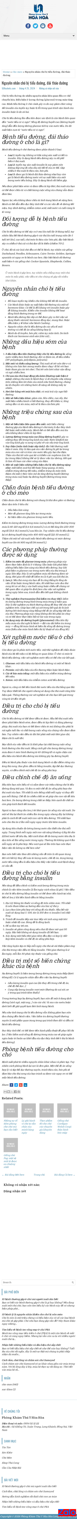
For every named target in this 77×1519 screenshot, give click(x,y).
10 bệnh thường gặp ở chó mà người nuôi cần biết (30, 1299)
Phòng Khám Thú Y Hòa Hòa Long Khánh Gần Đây (49, 1516)
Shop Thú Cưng (10, 1463)
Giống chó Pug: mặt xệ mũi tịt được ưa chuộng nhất (10, 1161)
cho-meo (17, 72)
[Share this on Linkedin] (25, 1085)
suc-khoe (7, 1389)
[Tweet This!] (16, 1085)
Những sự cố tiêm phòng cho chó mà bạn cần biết (10, 1125)
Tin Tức (6, 1447)
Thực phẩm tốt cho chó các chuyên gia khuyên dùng (45, 1126)
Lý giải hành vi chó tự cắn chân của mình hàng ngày (28, 1126)
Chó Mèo (7, 1457)
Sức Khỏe (7, 1452)
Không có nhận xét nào (49, 88)
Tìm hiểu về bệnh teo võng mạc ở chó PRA (26, 1329)
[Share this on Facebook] (11, 1085)
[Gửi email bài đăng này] (5, 1091)
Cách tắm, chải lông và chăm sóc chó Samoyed (28, 1360)
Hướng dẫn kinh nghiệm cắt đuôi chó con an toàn (29, 1496)
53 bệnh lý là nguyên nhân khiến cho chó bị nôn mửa (32, 1314)
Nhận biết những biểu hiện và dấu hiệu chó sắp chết (31, 1345)
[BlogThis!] (8, 1091)
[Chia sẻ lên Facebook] (15, 1091)
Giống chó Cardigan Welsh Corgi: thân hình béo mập (64, 1126)
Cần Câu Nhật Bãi (11, 1468)
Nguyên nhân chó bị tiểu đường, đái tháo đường (35, 83)
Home (6, 72)
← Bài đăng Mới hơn (13, 1174)
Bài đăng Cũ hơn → (64, 1174)
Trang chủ (39, 1174)
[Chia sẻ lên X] (12, 1091)
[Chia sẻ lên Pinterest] (19, 1091)
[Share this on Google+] (21, 1085)
